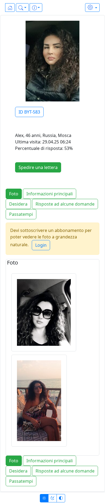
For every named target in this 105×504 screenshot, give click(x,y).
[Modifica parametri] (92, 7)
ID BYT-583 (29, 112)
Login (41, 245)
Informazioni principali (49, 194)
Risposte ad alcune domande (65, 204)
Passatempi (21, 214)
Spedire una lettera (38, 167)
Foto (13, 194)
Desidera (18, 204)
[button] (22, 7)
